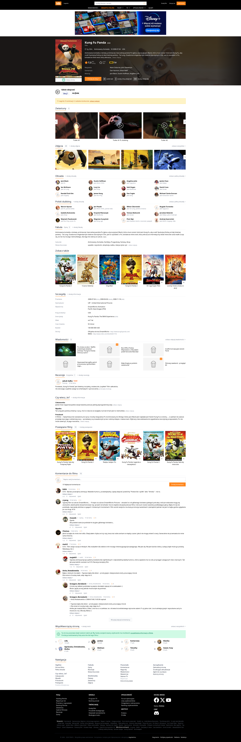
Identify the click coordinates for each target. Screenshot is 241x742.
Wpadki (58, 678)
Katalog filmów (61, 699)
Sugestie (66, 3)
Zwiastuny (60, 108)
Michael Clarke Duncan (168, 193)
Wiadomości (93, 8)
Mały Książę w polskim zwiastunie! (129, 364)
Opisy (67, 227)
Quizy (151, 8)
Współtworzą (67, 626)
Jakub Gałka (68, 381)
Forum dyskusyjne (127, 699)
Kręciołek (68, 723)
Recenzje (60, 375)
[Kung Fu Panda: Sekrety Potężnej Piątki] (65, 446)
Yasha (104, 237)
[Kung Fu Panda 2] (131, 269)
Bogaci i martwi (106, 721)
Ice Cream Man (172, 723)
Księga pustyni (116, 721)
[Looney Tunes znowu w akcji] (175, 269)
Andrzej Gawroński (167, 219)
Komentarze (124, 667)
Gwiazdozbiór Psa (178, 727)
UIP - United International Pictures (100, 303)
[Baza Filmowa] (58, 3)
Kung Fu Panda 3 (66, 286)
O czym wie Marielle (177, 721)
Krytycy (123, 713)
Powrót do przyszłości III (107, 727)
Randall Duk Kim (67, 193)
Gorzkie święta (118, 729)
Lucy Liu (97, 187)
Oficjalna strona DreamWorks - (109, 332)
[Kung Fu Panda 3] (65, 269)
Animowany (98, 49)
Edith (65, 489)
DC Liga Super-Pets (153, 286)
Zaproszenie (128, 725)
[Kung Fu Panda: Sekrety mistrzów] (175, 446)
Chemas (66, 531)
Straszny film (78, 727)
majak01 (73, 557)
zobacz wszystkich (177, 626)
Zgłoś (79, 496)
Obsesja (95, 727)
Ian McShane (66, 187)
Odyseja (102, 725)
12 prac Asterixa (87, 286)
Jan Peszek (98, 207)
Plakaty (90, 678)
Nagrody (123, 670)
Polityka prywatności (166, 737)
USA (123, 49)
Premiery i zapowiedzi (64, 703)
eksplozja (106, 245)
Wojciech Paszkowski (69, 219)
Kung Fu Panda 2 (131, 286)
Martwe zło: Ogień (112, 725)
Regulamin (155, 737)
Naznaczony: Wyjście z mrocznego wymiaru (86, 721)
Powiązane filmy (63, 427)
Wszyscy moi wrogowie (102, 723)
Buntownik (67, 721)
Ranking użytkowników (129, 705)
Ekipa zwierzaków (93, 725)
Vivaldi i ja (140, 721)
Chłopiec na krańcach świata (156, 725)
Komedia (106, 49)
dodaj (75, 146)
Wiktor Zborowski (133, 207)
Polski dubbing (63, 201)
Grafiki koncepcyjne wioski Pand (174, 350)
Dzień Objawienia (67, 727)
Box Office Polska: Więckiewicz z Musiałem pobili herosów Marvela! (129, 350)
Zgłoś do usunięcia (159, 672)
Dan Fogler (131, 193)
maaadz (73, 518)
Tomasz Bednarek (133, 213)
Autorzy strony (158, 674)
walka (112, 245)
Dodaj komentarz (177, 484)
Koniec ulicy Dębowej (87, 723)
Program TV (93, 699)
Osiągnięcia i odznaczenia (130, 703)
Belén (138, 727)
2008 (108, 43)
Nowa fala (61, 723)
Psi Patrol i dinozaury (159, 723)
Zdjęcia (59, 145)
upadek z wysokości (95, 245)
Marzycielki (75, 723)
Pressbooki (59, 680)
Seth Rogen (131, 187)
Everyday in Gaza (146, 727)
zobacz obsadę (176, 176)
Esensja (65, 383)
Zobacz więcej (67, 494)
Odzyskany (113, 723)
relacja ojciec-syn (121, 245)
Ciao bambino (157, 727)
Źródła (123, 715)
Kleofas (166, 641)
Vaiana (121, 725)
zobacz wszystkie (178, 146)
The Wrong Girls (164, 721)
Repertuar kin (61, 701)
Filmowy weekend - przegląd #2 (175, 364)
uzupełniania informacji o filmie (141, 633)
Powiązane (59, 683)
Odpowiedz (72, 496)
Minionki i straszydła (139, 725)
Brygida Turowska (166, 207)
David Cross (164, 187)
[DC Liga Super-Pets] (153, 269)
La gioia (132, 727)
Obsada (59, 175)
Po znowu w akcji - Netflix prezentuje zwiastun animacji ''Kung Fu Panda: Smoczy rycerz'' (86, 350)
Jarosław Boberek (166, 213)
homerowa (134, 641)
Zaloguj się (172, 3)
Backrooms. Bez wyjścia (173, 725)
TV (127, 8)
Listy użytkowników (128, 701)
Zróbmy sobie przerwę (105, 729)
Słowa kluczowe (93, 672)
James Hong (98, 193)
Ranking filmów (61, 705)
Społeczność (138, 8)
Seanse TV (124, 676)
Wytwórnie (124, 674)
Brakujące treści (94, 715)
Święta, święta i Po (109, 462)
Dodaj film (164, 3)
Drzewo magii (88, 727)
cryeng (65, 500)
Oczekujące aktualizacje (161, 670)
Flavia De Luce (147, 723)
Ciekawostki (59, 676)
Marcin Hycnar (66, 207)
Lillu (66, 641)
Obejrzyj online (107, 8)
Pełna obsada (60, 670)
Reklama (177, 737)
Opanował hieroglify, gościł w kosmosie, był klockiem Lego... (87, 364)
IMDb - (102, 334)
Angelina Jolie (132, 181)
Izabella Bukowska (68, 213)
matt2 (65, 544)
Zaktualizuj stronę (159, 667)
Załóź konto (181, 3)
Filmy (119, 8)
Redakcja (183, 737)
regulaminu (132, 737)
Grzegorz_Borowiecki (78, 597)
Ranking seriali (94, 701)
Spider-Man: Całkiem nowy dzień (76, 725)
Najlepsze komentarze (72, 484)
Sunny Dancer (128, 729)
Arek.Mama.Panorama (151, 721)
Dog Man (109, 286)
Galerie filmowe (61, 710)
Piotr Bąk (130, 219)
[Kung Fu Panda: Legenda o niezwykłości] (131, 446)
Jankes (100, 641)
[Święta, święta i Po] (109, 446)
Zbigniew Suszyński (101, 219)
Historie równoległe (135, 723)
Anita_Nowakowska (71, 570)
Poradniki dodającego (96, 711)
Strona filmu (59, 667)
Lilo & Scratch (167, 727)
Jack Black (64, 181)
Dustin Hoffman (100, 181)
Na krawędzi (138, 729)
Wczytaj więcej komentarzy (120, 620)
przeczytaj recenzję (105, 389)
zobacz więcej (116, 57)
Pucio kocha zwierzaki (129, 721)
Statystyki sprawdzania (97, 713)
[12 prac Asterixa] (87, 269)
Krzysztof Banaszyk (101, 213)
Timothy (133, 648)
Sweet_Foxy (168, 648)
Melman (100, 648)
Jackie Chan (164, 181)
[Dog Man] (109, 269)
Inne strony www (126, 681)
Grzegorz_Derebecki (78, 584)
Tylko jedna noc (123, 723)
